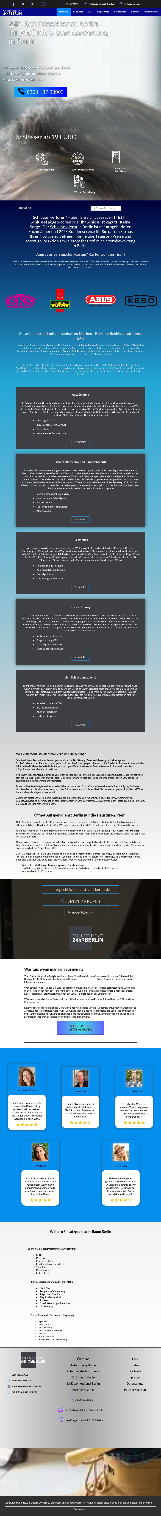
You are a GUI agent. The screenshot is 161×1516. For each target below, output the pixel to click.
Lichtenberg (42, 1272)
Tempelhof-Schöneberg (52, 1291)
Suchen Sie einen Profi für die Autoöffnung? (52, 1248)
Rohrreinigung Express (24, 1392)
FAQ (90, 11)
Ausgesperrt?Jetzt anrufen (80, 1027)
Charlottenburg (44, 1260)
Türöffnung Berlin (83, 1377)
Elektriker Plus (20, 1375)
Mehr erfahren (144, 1502)
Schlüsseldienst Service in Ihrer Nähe (52, 1281)
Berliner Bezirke (83, 1389)
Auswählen (80, 442)
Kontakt (135, 11)
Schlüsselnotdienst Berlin (83, 1383)
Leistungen (78, 11)
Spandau (41, 1266)
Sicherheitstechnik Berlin (83, 1371)
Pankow (40, 1257)
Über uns (83, 1359)
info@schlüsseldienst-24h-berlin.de (80, 889)
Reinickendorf (43, 1269)
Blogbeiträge (103, 11)
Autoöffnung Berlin (83, 1365)
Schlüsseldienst (64, 226)
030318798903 (87, 979)
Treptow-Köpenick (50, 1294)
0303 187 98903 (72, 4)
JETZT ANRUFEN (84, 901)
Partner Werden (151, 11)
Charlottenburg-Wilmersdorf (55, 1303)
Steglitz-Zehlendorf (50, 1297)
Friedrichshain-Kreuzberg (50, 1263)
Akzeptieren (80, 1508)
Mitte (39, 1254)
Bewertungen (120, 11)
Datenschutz (135, 1383)
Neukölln (45, 1288)
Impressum (135, 1377)
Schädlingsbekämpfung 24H (26, 1386)
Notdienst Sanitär (21, 1380)
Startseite (63, 11)
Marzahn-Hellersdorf (50, 1330)
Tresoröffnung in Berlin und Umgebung (52, 1314)
